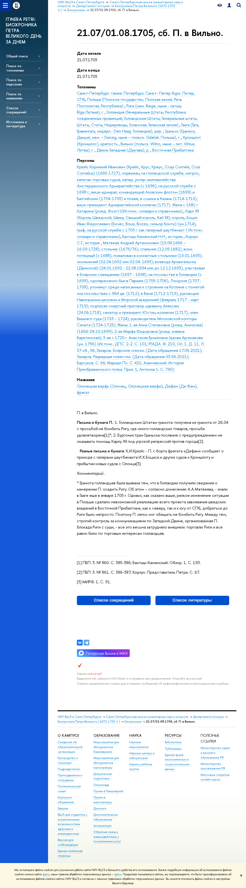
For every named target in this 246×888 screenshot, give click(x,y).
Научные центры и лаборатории (141, 755)
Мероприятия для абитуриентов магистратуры (106, 763)
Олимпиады (101, 785)
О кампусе (68, 735)
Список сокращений (16, 110)
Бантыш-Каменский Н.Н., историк (153, 236)
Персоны (85, 160)
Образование (106, 735)
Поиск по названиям (14, 96)
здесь (46, 874)
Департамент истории (208, 717)
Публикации (173, 749)
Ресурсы (173, 735)
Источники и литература (16, 124)
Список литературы (192, 600)
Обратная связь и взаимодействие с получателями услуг (107, 837)
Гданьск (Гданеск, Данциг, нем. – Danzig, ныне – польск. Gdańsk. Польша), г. (136, 134)
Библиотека (173, 742)
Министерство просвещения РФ (213, 766)
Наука (135, 735)
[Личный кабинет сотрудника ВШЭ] (229, 5)
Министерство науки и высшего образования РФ (215, 753)
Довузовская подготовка (102, 776)
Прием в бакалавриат (108, 791)
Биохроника (133, 721)
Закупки (63, 808)
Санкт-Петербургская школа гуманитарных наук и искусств (147, 717)
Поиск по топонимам (15, 68)
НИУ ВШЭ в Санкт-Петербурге (79, 717)
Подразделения (69, 769)
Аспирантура (102, 826)
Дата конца (88, 70)
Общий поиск (17, 56)
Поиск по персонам (14, 82)
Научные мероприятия (138, 744)
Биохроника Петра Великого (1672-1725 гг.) (89, 721)
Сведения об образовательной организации (70, 747)
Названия (86, 379)
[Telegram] (86, 642)
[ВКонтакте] (80, 642)
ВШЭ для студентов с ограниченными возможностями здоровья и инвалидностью (72, 824)
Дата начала (89, 53)
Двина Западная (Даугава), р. (123, 150)
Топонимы (86, 87)
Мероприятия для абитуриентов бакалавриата (106, 747)
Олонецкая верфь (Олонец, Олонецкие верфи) (120, 386)
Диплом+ (100, 808)
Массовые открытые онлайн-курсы (215, 777)
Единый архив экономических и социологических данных (177, 762)
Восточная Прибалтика (173, 150)
